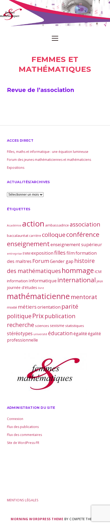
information (17, 280)
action (33, 223)
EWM (26, 253)
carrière (35, 235)
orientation (49, 307)
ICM (98, 271)
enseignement (28, 244)
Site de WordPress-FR (23, 442)
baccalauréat (17, 235)
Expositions (15, 167)
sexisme (57, 325)
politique (19, 316)
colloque (53, 234)
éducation (60, 333)
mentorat (84, 297)
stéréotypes (20, 333)
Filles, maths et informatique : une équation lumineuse (47, 151)
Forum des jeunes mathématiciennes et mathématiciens (49, 159)
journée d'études (22, 287)
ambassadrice (57, 225)
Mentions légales (22, 500)
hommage (78, 270)
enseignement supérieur (76, 244)
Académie (14, 225)
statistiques (74, 325)
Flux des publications (23, 427)
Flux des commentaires (24, 434)
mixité (12, 307)
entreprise (14, 253)
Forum (40, 260)
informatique (43, 281)
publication (60, 316)
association (85, 224)
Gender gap (61, 261)
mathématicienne (38, 296)
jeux (100, 281)
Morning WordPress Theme (37, 519)
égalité (80, 334)
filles (60, 252)
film (70, 253)
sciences (42, 325)
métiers (27, 306)
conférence (82, 234)
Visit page (55, 13)
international (76, 280)
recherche (20, 325)
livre (41, 288)
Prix (38, 315)
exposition (42, 253)
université (40, 334)
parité (69, 306)
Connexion (15, 419)
